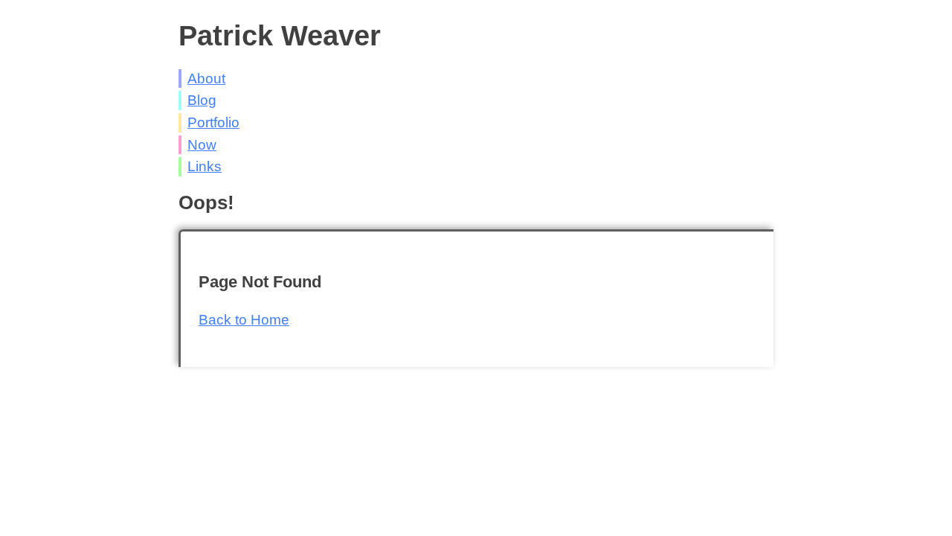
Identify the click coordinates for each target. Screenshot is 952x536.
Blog (201, 100)
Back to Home (244, 320)
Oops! (206, 202)
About (206, 78)
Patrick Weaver (279, 35)
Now (201, 145)
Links (204, 166)
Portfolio (213, 122)
